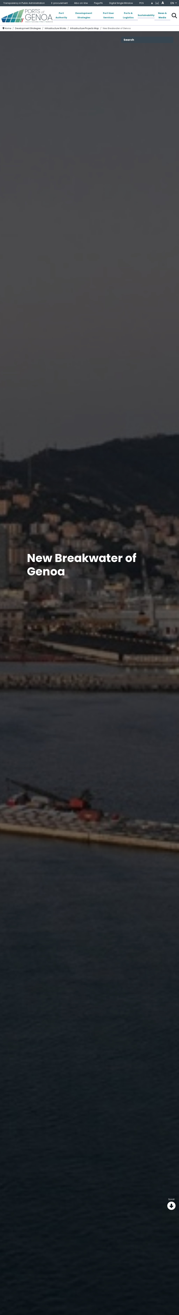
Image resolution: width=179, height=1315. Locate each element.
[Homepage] (27, 15)
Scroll (171, 1199)
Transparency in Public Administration (24, 3)
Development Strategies (83, 15)
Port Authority (61, 15)
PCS (141, 3)
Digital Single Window (121, 3)
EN (172, 3)
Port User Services (108, 15)
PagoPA (98, 3)
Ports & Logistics (128, 15)
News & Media (162, 15)
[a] (157, 3)
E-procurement (59, 3)
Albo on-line (81, 3)
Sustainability (146, 15)
